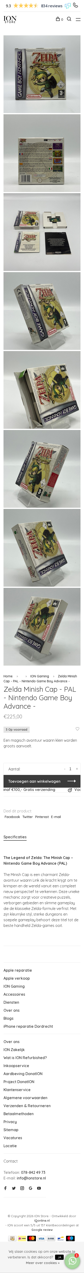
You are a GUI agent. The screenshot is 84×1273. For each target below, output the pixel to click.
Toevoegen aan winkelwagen (34, 781)
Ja (59, 1257)
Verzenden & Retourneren (27, 1105)
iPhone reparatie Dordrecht (28, 1026)
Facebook (12, 817)
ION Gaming (39, 676)
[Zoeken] (69, 19)
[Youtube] (39, 1188)
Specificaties (15, 837)
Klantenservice (17, 1089)
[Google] (30, 1188)
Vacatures (13, 1137)
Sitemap (11, 1129)
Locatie (10, 1145)
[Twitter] (14, 1188)
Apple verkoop (17, 978)
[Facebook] (5, 1188)
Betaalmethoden (19, 1113)
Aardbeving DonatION (23, 1073)
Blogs (9, 1018)
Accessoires (14, 994)
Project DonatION (19, 1081)
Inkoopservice (16, 1065)
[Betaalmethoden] (12, 1239)
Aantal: (14, 769)
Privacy (10, 1121)
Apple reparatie (18, 970)
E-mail (56, 817)
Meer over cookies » (43, 1263)
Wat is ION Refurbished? (25, 1057)
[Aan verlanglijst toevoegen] (77, 729)
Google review (42, 1230)
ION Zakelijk (14, 1049)
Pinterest (42, 817)
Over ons (12, 1010)
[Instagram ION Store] (22, 1188)
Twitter (27, 817)
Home (8, 676)
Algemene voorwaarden (25, 1097)
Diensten (11, 1002)
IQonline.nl (42, 1220)
